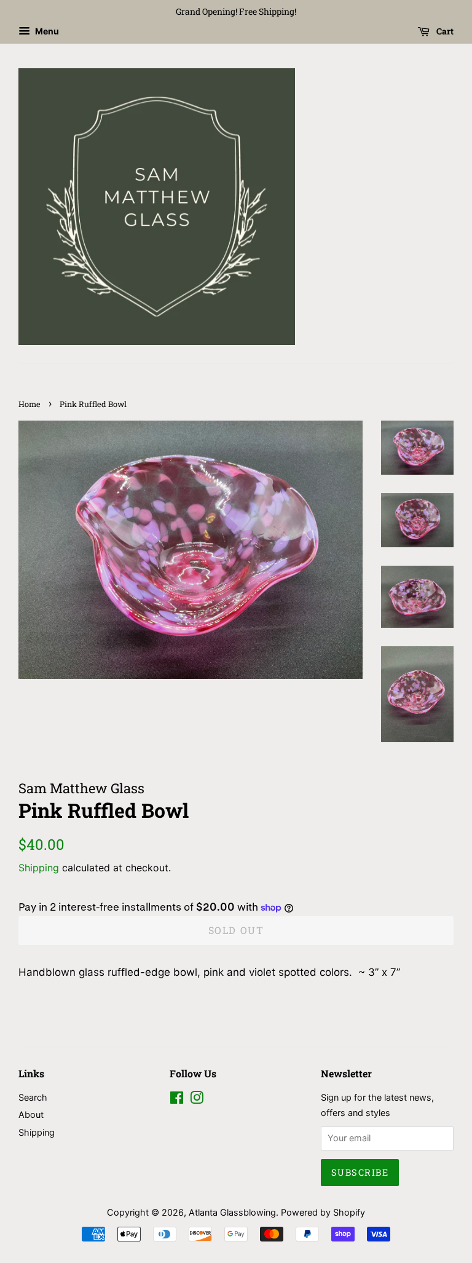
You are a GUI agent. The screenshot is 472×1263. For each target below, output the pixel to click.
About (31, 1114)
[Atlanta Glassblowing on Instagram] (196, 1100)
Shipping (38, 867)
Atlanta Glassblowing (232, 1212)
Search (32, 1097)
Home (29, 404)
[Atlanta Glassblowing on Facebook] (177, 1100)
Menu (46, 31)
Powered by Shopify (323, 1212)
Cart (444, 31)
